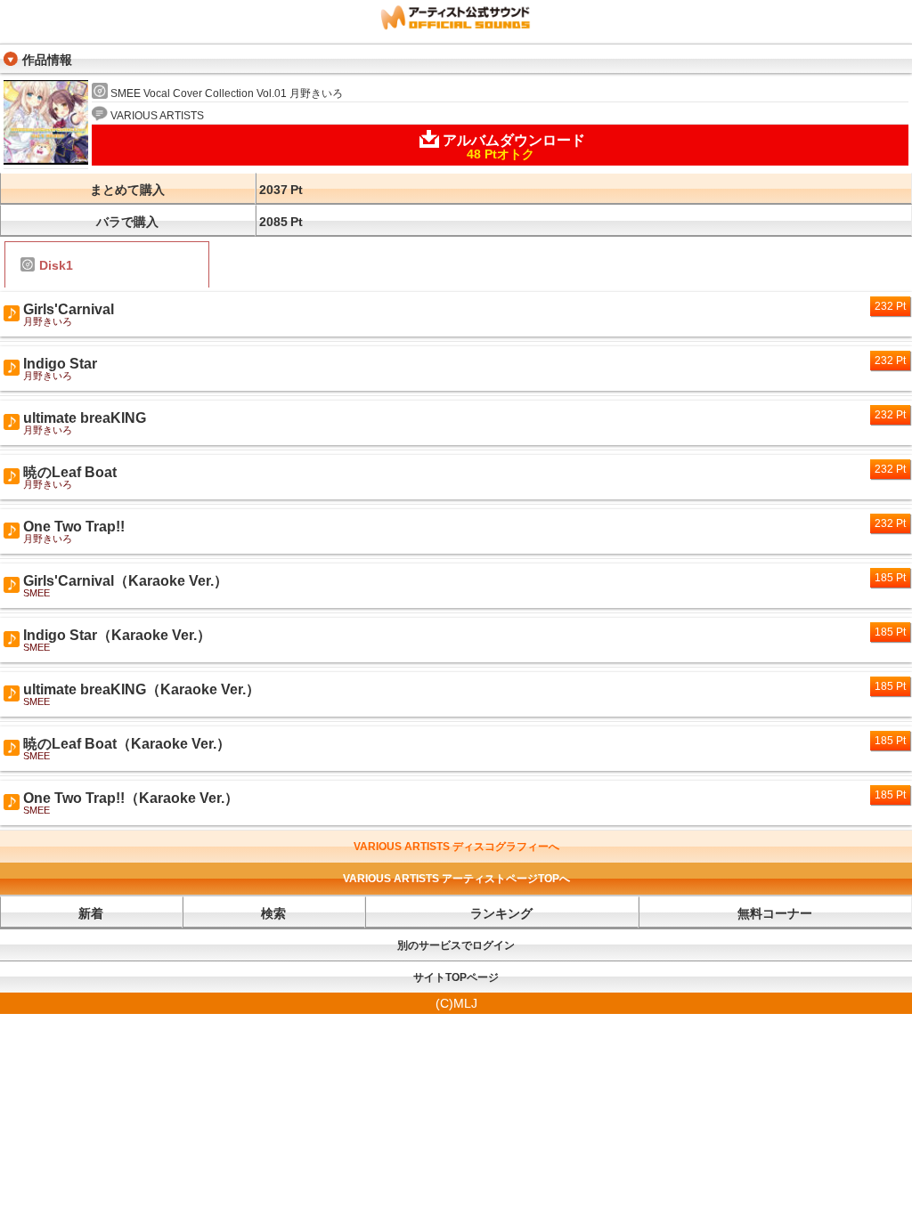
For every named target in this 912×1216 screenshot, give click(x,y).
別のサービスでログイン (456, 945)
